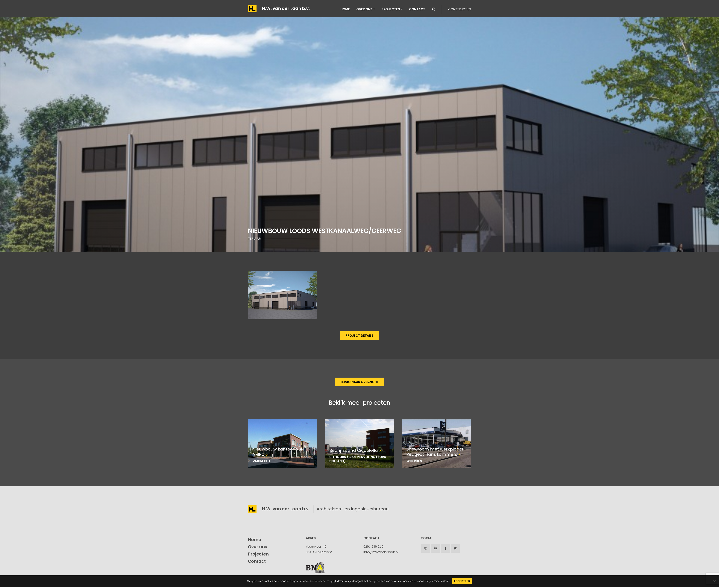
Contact (417, 9)
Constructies (459, 9)
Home (345, 9)
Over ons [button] (364, 9)
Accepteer (462, 581)
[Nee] (714, 581)
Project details (359, 335)
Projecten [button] (391, 9)
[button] (433, 9)
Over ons (257, 547)
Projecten (258, 554)
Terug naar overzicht (359, 382)
